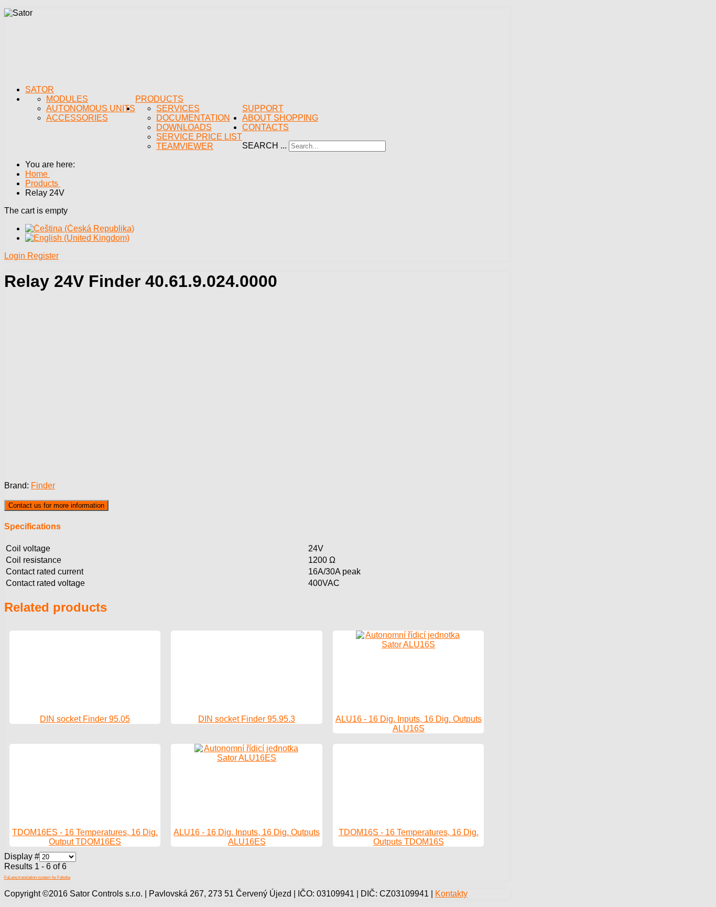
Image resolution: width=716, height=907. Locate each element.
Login (15, 255)
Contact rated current (44, 571)
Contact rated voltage (45, 583)
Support (263, 108)
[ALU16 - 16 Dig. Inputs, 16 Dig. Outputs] (408, 644)
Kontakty (451, 893)
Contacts (265, 127)
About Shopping (280, 117)
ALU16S (409, 728)
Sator (39, 89)
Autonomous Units (90, 108)
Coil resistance (33, 560)
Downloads (184, 127)
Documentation (193, 117)
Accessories (77, 117)
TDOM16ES (98, 841)
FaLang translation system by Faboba (37, 877)
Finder (43, 485)
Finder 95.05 (106, 718)
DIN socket (61, 718)
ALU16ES (247, 841)
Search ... (264, 145)
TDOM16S (424, 841)
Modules (67, 98)
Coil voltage (28, 548)
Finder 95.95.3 (268, 718)
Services (178, 108)
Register (43, 255)
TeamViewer (184, 146)
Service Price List (199, 136)
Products (159, 98)
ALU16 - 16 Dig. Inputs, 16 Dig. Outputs (408, 718)
